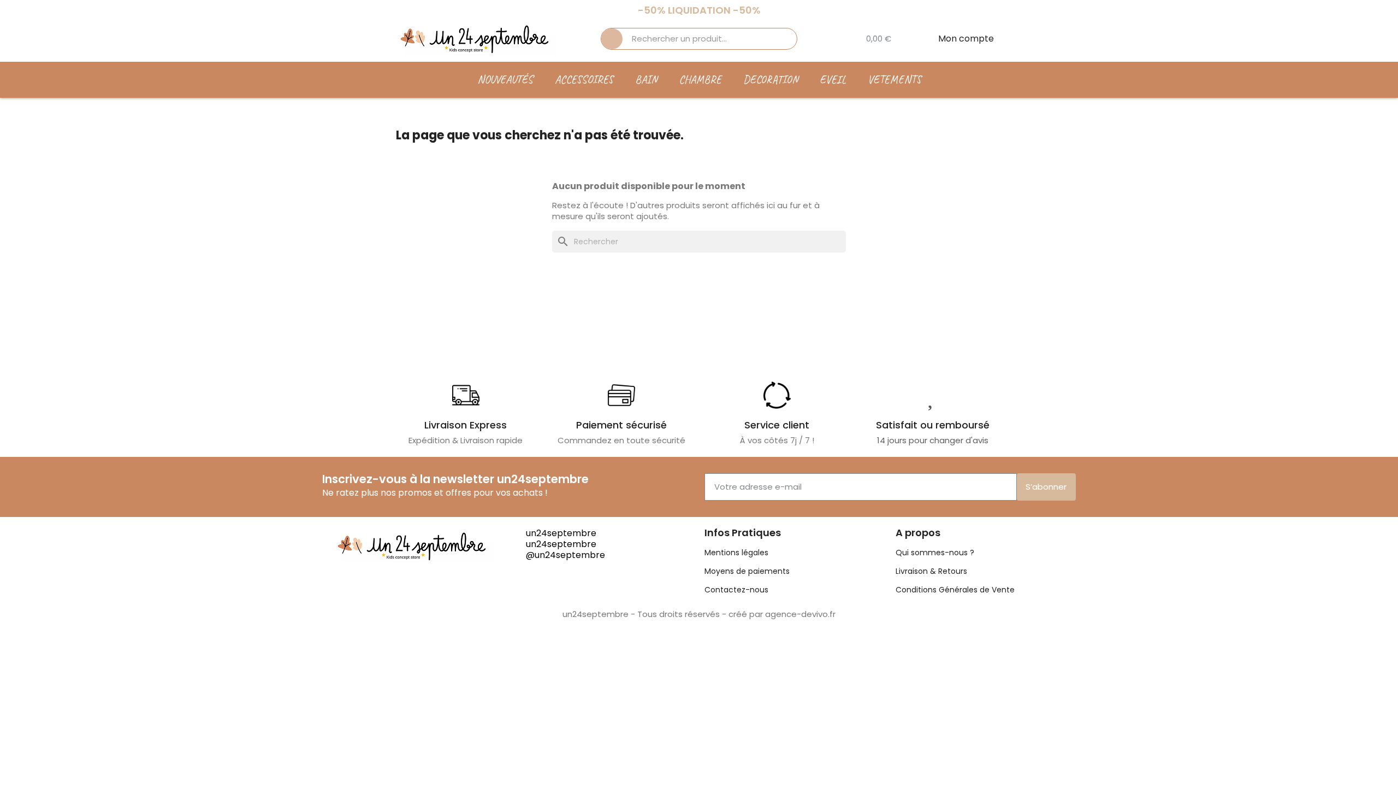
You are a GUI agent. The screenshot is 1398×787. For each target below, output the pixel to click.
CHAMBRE (700, 79)
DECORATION (770, 79)
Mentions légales (736, 552)
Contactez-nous (736, 589)
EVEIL (833, 79)
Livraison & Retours (931, 571)
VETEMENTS (894, 79)
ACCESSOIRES (584, 79)
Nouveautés (505, 79)
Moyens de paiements (747, 571)
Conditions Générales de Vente (955, 589)
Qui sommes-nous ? (935, 552)
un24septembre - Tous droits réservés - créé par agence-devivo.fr (699, 614)
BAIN (646, 79)
